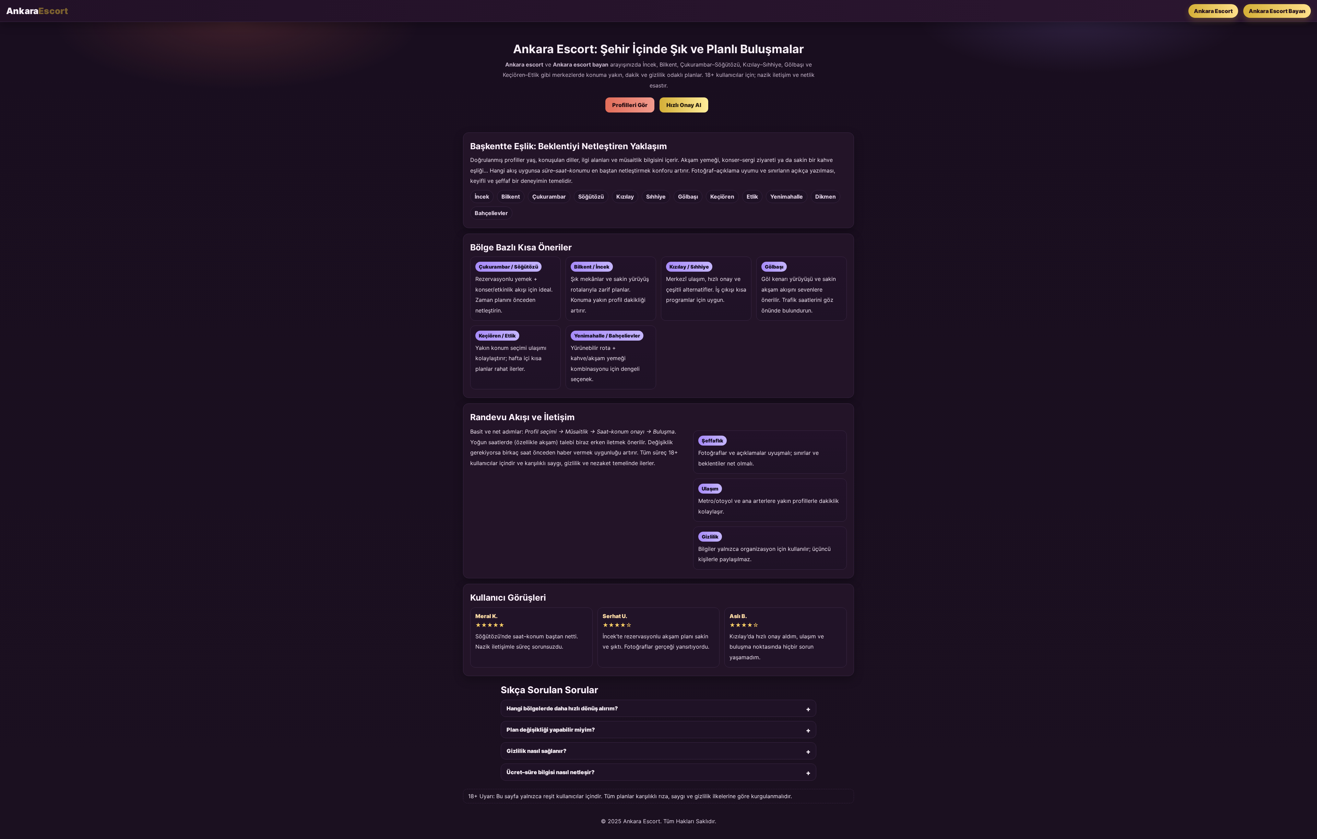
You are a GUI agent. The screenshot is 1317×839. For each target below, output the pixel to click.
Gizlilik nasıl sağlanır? (537, 750)
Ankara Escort (1213, 11)
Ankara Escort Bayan (1277, 11)
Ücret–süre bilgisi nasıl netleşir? (551, 772)
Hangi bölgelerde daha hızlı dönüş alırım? (562, 708)
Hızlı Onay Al (683, 105)
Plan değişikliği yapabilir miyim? (551, 729)
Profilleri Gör (630, 105)
